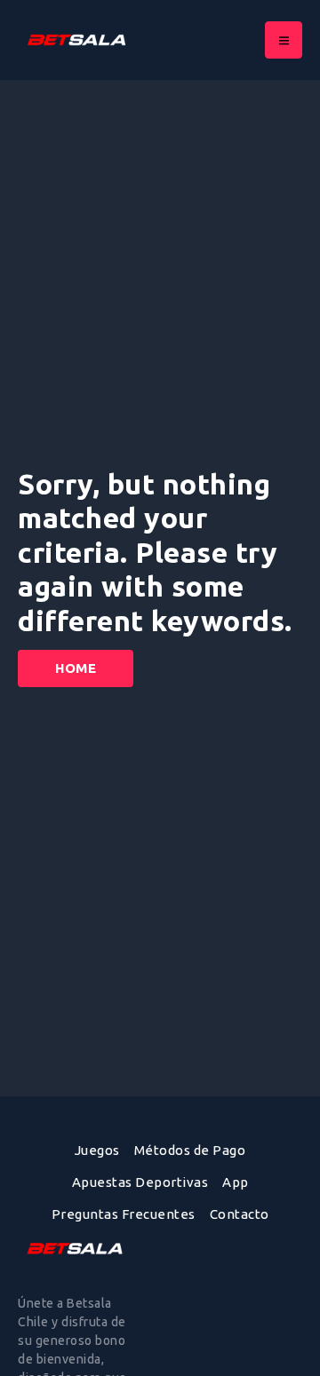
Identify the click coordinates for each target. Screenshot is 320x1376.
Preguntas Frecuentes (124, 1214)
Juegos (97, 1150)
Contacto (239, 1214)
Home (75, 668)
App (235, 1182)
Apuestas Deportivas (140, 1182)
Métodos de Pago (190, 1150)
